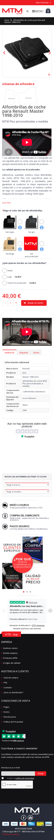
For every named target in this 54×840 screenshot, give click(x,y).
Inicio (6, 20)
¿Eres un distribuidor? (13, 692)
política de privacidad (24, 778)
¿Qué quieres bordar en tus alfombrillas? (24, 263)
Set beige (10, 253)
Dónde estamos (10, 653)
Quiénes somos (10, 648)
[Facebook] (23, 817)
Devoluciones (10, 716)
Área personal (42, 2)
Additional (9, 352)
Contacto (8, 687)
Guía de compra (11, 677)
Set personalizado (31, 255)
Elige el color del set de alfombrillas (22, 210)
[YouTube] (30, 817)
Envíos (36, 352)
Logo (14, 276)
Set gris (31, 232)
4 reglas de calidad (11, 663)
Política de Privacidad (13, 721)
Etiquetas (23, 352)
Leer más (6, 203)
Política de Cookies (10, 834)
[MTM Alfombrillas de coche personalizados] (12, 11)
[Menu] (37, 11)
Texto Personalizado (22, 283)
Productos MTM (10, 658)
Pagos (6, 707)
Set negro (9, 232)
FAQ (5, 682)
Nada (10, 270)
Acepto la (20, 778)
